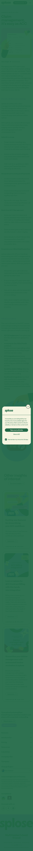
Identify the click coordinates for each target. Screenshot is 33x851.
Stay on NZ (16, 434)
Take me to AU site (16, 430)
